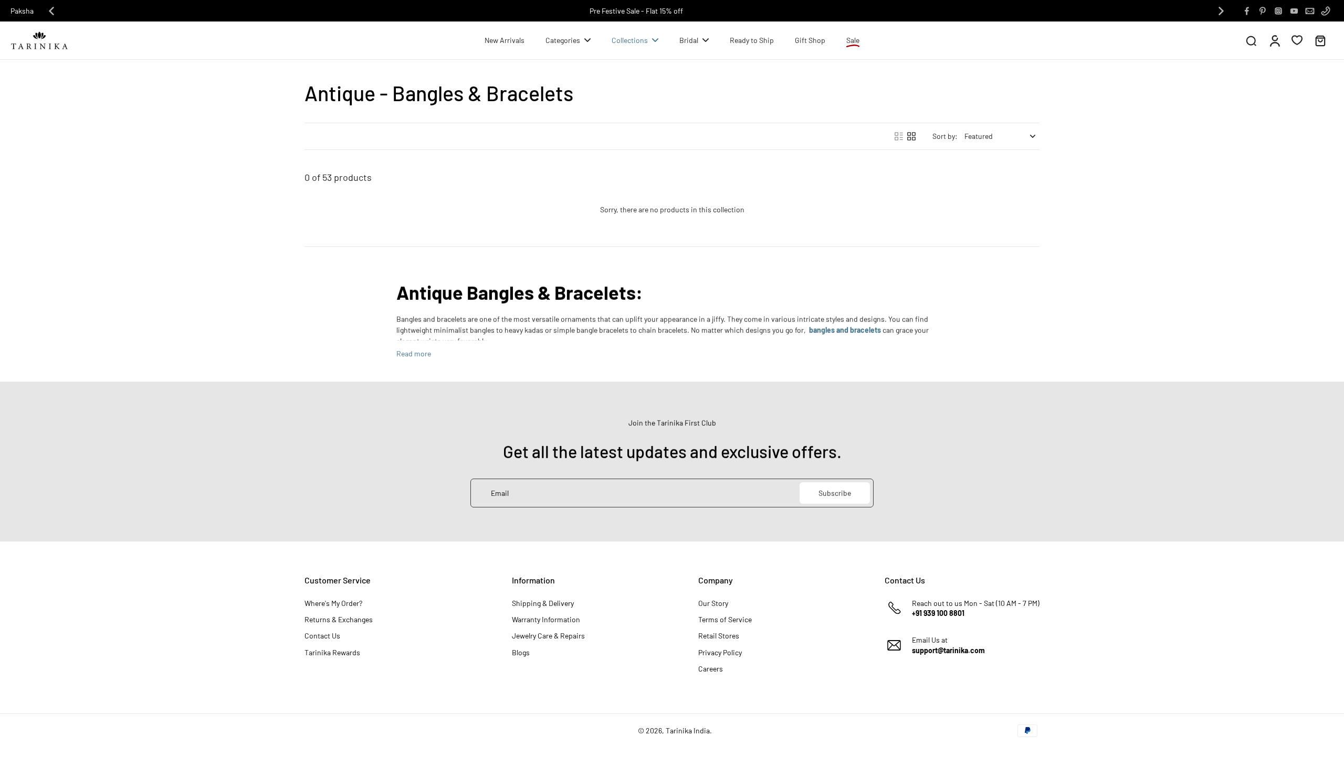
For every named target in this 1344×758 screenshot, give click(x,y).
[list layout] (898, 136)
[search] (1251, 40)
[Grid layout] (911, 136)
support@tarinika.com (948, 650)
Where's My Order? (333, 603)
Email (500, 493)
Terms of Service (725, 619)
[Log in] (1274, 40)
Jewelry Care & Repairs (548, 635)
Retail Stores (718, 635)
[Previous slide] (51, 11)
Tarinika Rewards (332, 652)
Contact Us (322, 635)
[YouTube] (1294, 11)
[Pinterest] (1262, 11)
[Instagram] (1278, 11)
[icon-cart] (1319, 40)
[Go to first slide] (1221, 11)
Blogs (521, 652)
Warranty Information (546, 619)
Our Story (713, 603)
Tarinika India (688, 730)
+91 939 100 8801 (938, 613)
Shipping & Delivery (543, 603)
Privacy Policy (720, 652)
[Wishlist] (1297, 39)
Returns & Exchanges (338, 619)
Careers (710, 668)
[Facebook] (1247, 11)
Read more (413, 353)
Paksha (22, 10)
